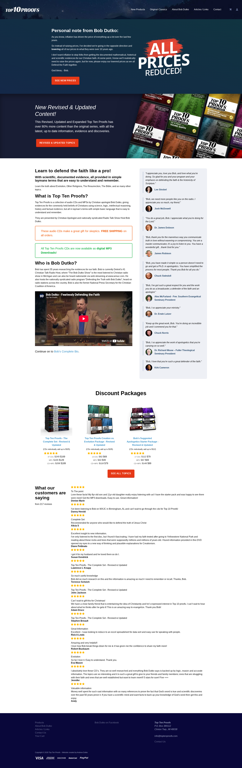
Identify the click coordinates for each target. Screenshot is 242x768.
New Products (138, 9)
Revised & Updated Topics (57, 143)
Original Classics (158, 9)
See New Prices (65, 80)
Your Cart (39, 736)
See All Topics (121, 473)
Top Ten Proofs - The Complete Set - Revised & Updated (56, 441)
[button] (51, 453)
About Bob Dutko (180, 9)
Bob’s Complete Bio (66, 351)
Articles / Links (201, 9)
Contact (217, 9)
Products (39, 722)
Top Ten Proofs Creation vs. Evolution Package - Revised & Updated (99, 441)
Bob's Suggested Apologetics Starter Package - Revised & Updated (142, 441)
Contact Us (40, 732)
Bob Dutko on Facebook (107, 722)
